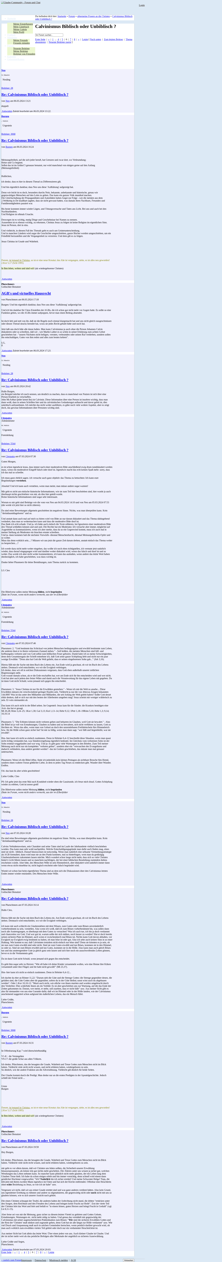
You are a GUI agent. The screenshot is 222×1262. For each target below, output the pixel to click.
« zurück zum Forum (11, 1260)
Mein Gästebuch (21, 26)
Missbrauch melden (58, 1260)
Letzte (85, 39)
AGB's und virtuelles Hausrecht (26, 293)
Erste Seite (40, 39)
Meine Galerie (20, 29)
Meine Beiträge (20, 51)
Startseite (62, 16)
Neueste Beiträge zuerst (60, 42)
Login (142, 5)
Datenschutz (40, 1260)
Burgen (9, 147)
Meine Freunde (20, 40)
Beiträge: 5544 (8, 443)
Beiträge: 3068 (8, 134)
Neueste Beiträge (21, 48)
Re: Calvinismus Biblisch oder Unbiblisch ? (34, 94)
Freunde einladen (21, 43)
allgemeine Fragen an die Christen (93, 16)
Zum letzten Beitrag (113, 39)
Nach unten (95, 39)
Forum (72, 16)
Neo (8, 101)
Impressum (26, 1260)
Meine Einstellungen (23, 24)
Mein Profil (18, 32)
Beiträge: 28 (7, 88)
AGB (73, 1260)
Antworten (6, 111)
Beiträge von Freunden (24, 54)
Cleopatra (10, 456)
